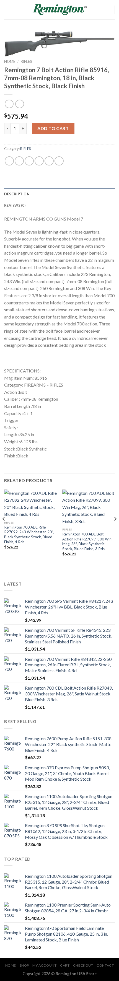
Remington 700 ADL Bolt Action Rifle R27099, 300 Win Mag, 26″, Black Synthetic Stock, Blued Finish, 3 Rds (87, 541)
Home (9, 61)
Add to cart (53, 128)
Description (17, 194)
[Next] (115, 530)
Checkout (83, 965)
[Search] (99, 9)
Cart (64, 965)
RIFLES (26, 61)
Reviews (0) (14, 205)
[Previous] (4, 530)
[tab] (59, 194)
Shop (24, 965)
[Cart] (108, 10)
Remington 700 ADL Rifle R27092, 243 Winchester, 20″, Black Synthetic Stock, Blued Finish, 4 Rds (29, 534)
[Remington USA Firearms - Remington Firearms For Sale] (59, 10)
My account (44, 965)
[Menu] (7, 9)
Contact (105, 965)
